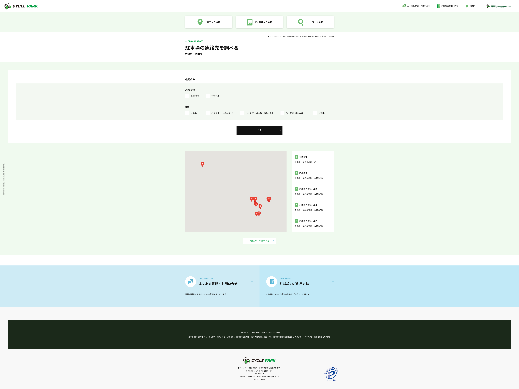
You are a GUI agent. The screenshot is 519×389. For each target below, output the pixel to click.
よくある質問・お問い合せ (418, 6)
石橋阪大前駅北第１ (308, 189)
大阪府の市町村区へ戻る (259, 240)
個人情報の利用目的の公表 (282, 337)
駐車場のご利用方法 (196, 337)
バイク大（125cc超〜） (296, 112)
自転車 (194, 112)
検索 (259, 130)
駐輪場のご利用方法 (449, 6)
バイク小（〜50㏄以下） (222, 112)
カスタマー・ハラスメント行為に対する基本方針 (312, 337)
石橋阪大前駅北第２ (308, 204)
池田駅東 (303, 157)
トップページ (273, 36)
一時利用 (215, 95)
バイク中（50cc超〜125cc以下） (261, 112)
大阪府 (324, 36)
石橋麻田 (303, 173)
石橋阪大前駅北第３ (308, 221)
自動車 (321, 112)
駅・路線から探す (258, 332)
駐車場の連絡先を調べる (311, 36)
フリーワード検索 (273, 332)
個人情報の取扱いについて (261, 337)
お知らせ (474, 6)
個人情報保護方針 (242, 337)
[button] (202, 164)
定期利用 (195, 95)
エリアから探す (244, 332)
